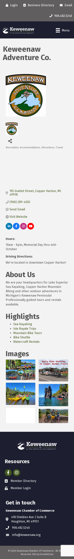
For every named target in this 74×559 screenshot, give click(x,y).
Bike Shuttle (21, 337)
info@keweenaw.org (26, 535)
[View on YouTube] (30, 228)
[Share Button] (10, 141)
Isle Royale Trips (24, 328)
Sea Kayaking (22, 324)
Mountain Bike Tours (27, 333)
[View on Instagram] (23, 228)
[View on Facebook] (16, 228)
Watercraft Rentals (26, 342)
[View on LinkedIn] (9, 228)
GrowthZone (47, 554)
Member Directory (23, 481)
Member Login (21, 488)
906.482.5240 (21, 527)
